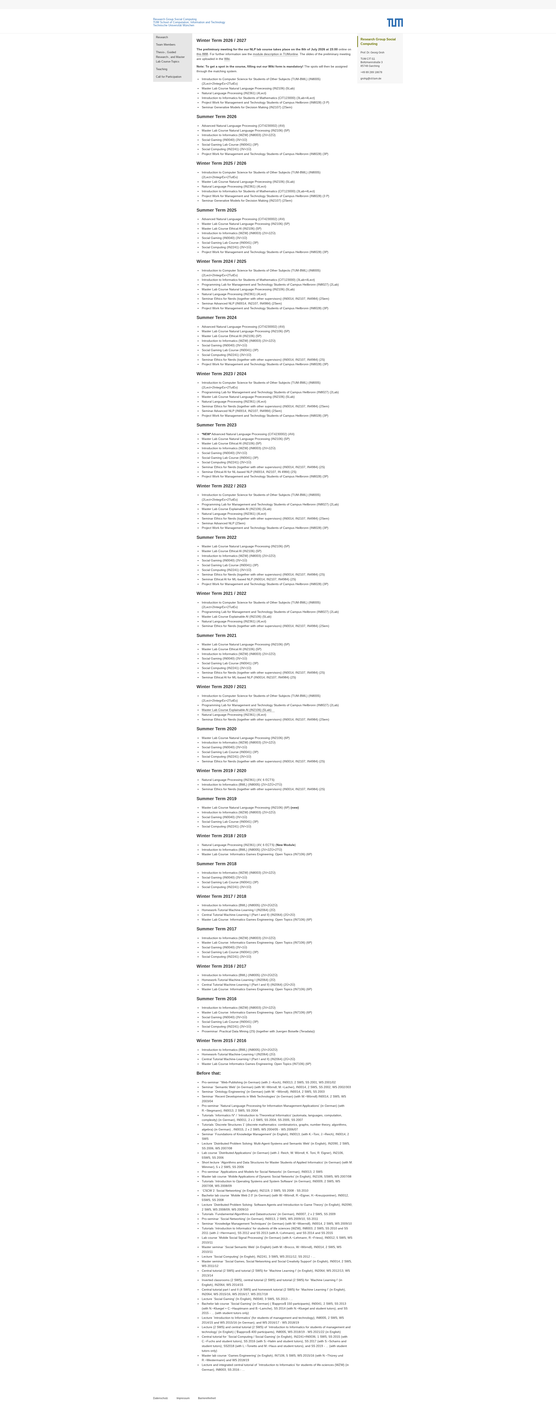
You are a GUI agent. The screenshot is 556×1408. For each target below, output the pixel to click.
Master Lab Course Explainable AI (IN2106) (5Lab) (236, 710)
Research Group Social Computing (175, 19)
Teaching (161, 69)
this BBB (202, 54)
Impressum (183, 1398)
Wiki (227, 59)
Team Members (165, 44)
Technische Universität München (173, 25)
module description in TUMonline (275, 54)
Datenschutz (160, 1398)
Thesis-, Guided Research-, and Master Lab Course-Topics (170, 57)
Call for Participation (168, 76)
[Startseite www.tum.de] (395, 24)
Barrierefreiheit (207, 1398)
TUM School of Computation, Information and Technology (189, 22)
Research (162, 37)
